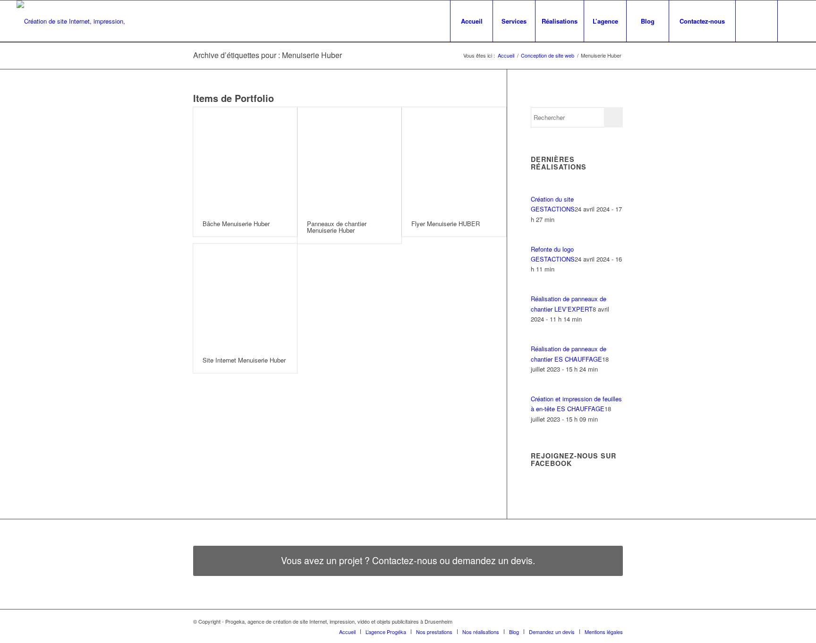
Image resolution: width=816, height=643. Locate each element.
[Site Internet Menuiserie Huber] (245, 295)
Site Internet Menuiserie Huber (244, 359)
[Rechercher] (756, 21)
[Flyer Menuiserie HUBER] (454, 159)
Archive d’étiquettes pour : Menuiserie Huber (267, 55)
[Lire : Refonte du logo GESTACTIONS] (539, 238)
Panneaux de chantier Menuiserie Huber (336, 227)
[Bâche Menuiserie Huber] (245, 159)
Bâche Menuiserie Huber (236, 223)
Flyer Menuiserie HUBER (445, 223)
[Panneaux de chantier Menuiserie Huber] (349, 159)
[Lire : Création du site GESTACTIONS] (539, 188)
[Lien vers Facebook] (792, 21)
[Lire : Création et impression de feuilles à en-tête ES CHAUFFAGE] (539, 388)
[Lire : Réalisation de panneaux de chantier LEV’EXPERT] (539, 288)
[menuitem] (471, 21)
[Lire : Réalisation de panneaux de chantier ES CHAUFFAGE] (539, 338)
